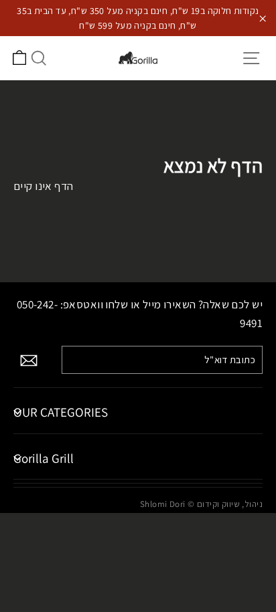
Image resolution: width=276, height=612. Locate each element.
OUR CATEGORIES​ (60, 412)
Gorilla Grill (43, 458)
